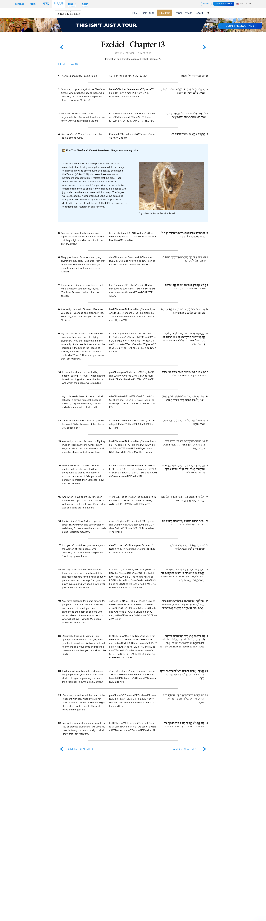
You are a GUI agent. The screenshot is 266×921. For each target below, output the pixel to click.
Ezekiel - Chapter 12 (80, 749)
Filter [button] (62, 64)
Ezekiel (130, 53)
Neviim (118, 53)
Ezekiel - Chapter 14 (185, 749)
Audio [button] (75, 64)
